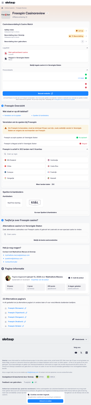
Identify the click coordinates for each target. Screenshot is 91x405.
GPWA (41, 377)
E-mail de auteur (77, 278)
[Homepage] (10, 2)
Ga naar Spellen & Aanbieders (45, 212)
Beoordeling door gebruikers (15, 41)
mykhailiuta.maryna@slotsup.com (17, 255)
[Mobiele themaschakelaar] (87, 2)
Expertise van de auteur (40, 280)
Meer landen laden (45, 184)
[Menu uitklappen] (3, 3)
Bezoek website (44, 93)
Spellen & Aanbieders (41, 115)
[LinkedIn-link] (86, 352)
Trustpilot (30, 382)
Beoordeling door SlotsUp (14, 35)
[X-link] (81, 352)
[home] (2, 8)
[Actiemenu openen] (47, 13)
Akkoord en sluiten (45, 401)
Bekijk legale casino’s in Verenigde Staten (45, 65)
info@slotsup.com (32, 372)
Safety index (9, 30)
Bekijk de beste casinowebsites (45, 240)
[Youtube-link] (76, 352)
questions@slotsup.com (13, 258)
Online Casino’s (9, 8)
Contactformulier (11, 262)
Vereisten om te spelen (12, 115)
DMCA (52, 377)
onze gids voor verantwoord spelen (64, 99)
